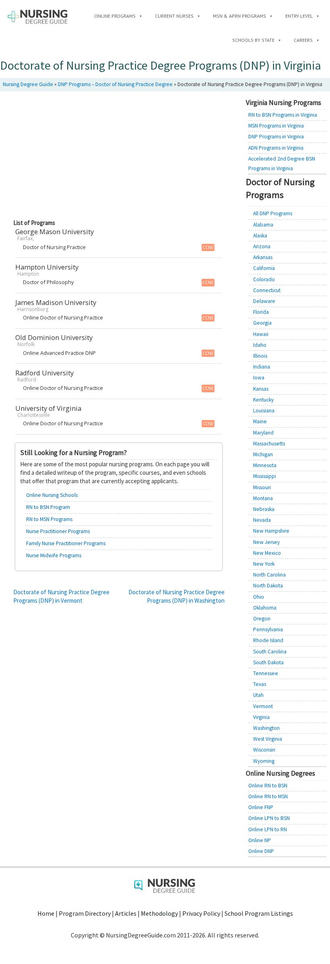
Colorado (264, 279)
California (264, 268)
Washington (266, 728)
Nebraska (263, 509)
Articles (125, 913)
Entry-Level (299, 16)
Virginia (261, 717)
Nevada (262, 520)
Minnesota (264, 465)
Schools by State (253, 40)
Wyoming (263, 761)
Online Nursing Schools (52, 495)
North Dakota (268, 585)
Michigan (263, 454)
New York (263, 563)
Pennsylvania (268, 629)
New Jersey (266, 542)
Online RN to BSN (267, 785)
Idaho (259, 345)
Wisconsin (264, 749)
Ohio (258, 596)
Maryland (263, 432)
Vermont (263, 706)
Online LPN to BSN (269, 818)
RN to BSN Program (48, 507)
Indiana (261, 366)
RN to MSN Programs (49, 519)
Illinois (260, 355)
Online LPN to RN (267, 829)
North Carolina (269, 574)
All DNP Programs (272, 213)
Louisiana (263, 410)
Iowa (258, 377)
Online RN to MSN (268, 796)
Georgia (262, 322)
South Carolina (270, 651)
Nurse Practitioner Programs (58, 531)
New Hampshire (271, 530)
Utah (258, 695)
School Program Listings (259, 913)
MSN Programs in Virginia (276, 125)
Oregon (261, 618)
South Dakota (268, 662)
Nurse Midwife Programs (53, 555)
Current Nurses (174, 16)
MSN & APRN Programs (239, 16)
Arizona (261, 246)
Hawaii (260, 334)
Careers (303, 40)
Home (45, 913)
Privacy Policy (201, 913)
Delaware (264, 301)
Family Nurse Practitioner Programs (65, 543)
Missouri (262, 487)
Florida (261, 312)
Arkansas (262, 257)
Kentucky (263, 399)
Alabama (263, 224)
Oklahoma (264, 607)
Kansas (260, 388)
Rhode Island (268, 640)
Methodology (159, 913)
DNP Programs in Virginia (276, 136)
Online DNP (261, 851)
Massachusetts (269, 443)
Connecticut (266, 290)
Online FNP (260, 807)
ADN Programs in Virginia (275, 147)
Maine (260, 421)
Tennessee (265, 673)
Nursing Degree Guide (28, 84)
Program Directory (85, 913)
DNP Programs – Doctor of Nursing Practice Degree (115, 84)
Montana (263, 498)
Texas (259, 684)
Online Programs (115, 16)
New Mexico (267, 553)
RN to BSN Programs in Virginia (282, 114)
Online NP (259, 840)
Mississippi (264, 476)
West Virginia (267, 738)
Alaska (260, 235)
